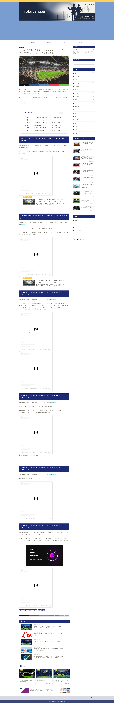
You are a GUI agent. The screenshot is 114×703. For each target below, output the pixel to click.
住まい (84, 103)
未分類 (84, 119)
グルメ (84, 89)
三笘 (40, 610)
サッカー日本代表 (28, 610)
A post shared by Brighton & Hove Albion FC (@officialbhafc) (36, 349)
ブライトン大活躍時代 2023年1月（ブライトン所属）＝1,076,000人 (44, 122)
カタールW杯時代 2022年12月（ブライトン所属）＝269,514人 (43, 120)
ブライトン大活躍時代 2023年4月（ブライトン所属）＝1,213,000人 (44, 125)
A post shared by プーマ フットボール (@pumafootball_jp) (36, 518)
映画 (84, 116)
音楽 (84, 133)
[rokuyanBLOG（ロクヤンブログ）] (57, 20)
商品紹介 (84, 106)
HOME (33, 42)
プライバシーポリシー (80, 230)
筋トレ (84, 123)
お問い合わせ (78, 220)
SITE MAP (65, 42)
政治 (84, 109)
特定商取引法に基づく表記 (81, 233)
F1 (84, 73)
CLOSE (61, 112)
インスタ (22, 610)
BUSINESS (81, 42)
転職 (84, 129)
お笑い (84, 79)
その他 (76, 223)
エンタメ (84, 86)
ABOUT (49, 42)
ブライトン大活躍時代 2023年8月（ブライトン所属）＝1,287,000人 (44, 127)
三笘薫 (44, 610)
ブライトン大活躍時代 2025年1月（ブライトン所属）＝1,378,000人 (44, 130)
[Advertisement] (57, 30)
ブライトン (35, 610)
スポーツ (84, 96)
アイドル (84, 83)
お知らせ (84, 76)
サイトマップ (78, 227)
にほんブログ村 (82, 239)
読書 (84, 126)
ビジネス (84, 99)
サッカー (21, 47)
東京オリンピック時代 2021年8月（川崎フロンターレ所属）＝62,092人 (45, 117)
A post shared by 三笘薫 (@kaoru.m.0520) (36, 193)
